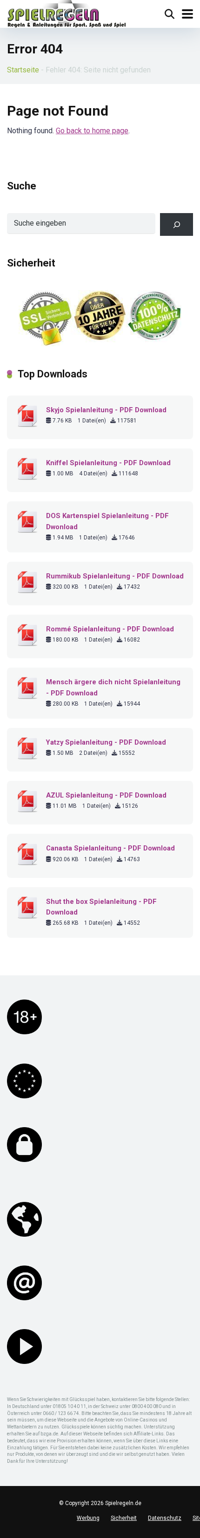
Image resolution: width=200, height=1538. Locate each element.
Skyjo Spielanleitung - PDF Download (106, 410)
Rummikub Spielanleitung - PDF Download (115, 576)
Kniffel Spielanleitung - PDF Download (108, 463)
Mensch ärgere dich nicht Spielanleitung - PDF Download (113, 687)
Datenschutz (164, 1518)
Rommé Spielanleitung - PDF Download (110, 629)
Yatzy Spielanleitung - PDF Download (106, 742)
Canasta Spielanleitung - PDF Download (110, 848)
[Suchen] (176, 224)
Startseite (23, 69)
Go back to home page (92, 130)
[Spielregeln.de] (67, 14)
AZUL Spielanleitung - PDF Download (106, 795)
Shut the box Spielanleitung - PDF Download (101, 906)
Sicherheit (124, 1518)
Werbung (88, 1518)
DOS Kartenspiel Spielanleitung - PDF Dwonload (107, 521)
